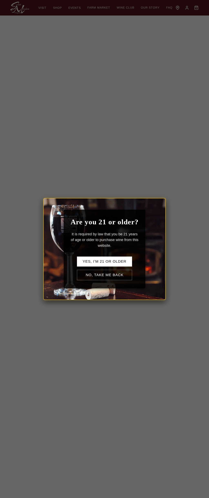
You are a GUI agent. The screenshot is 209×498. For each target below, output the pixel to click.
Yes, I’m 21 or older (104, 261)
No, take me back (104, 275)
